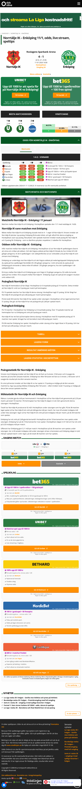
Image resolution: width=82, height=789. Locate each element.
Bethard (17, 576)
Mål (35, 149)
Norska (16, 778)
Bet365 (17, 493)
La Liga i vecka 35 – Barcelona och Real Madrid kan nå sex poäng (29, 708)
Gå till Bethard (40, 590)
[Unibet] (8, 129)
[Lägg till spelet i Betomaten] (9, 121)
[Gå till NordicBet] (41, 606)
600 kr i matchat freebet (57, 174)
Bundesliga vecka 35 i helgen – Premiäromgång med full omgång (29, 700)
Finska (24, 778)
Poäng (42, 149)
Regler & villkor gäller (72, 484)
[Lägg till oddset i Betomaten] (13, 454)
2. (8, 123)
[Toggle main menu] (78, 3)
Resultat (51, 149)
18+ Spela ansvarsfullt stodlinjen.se (41, 511)
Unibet (7, 180)
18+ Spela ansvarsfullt (58, 484)
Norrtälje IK (13, 66)
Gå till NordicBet (39, 631)
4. (20, 123)
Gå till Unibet (39, 548)
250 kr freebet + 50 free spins (58, 169)
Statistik (46, 74)
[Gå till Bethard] (41, 564)
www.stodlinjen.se (13, 745)
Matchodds (26, 149)
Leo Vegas (9, 174)
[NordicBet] (32, 129)
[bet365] (14, 457)
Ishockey (5, 33)
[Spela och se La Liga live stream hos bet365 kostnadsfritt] (41, 20)
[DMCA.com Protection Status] (8, 782)
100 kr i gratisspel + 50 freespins (60, 177)
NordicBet (9, 177)
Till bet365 (60, 95)
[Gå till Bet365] (41, 481)
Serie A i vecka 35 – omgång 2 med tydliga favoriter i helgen (27, 703)
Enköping (68, 66)
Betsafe (8, 166)
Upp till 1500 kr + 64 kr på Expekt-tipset (62, 171)
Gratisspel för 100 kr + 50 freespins (61, 166)
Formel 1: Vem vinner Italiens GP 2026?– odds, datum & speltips (29, 705)
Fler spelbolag (72, 685)
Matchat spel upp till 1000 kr (58, 180)
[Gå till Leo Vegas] (41, 647)
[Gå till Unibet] (41, 523)
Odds (20, 464)
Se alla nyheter (72, 713)
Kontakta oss (22, 775)
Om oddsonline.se (9, 775)
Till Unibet (19, 95)
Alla (59, 149)
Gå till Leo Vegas (39, 672)
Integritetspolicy (35, 775)
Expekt (7, 171)
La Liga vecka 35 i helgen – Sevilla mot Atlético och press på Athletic (30, 698)
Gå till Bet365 (39, 507)
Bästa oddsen (35, 74)
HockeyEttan (41, 66)
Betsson (8, 169)
